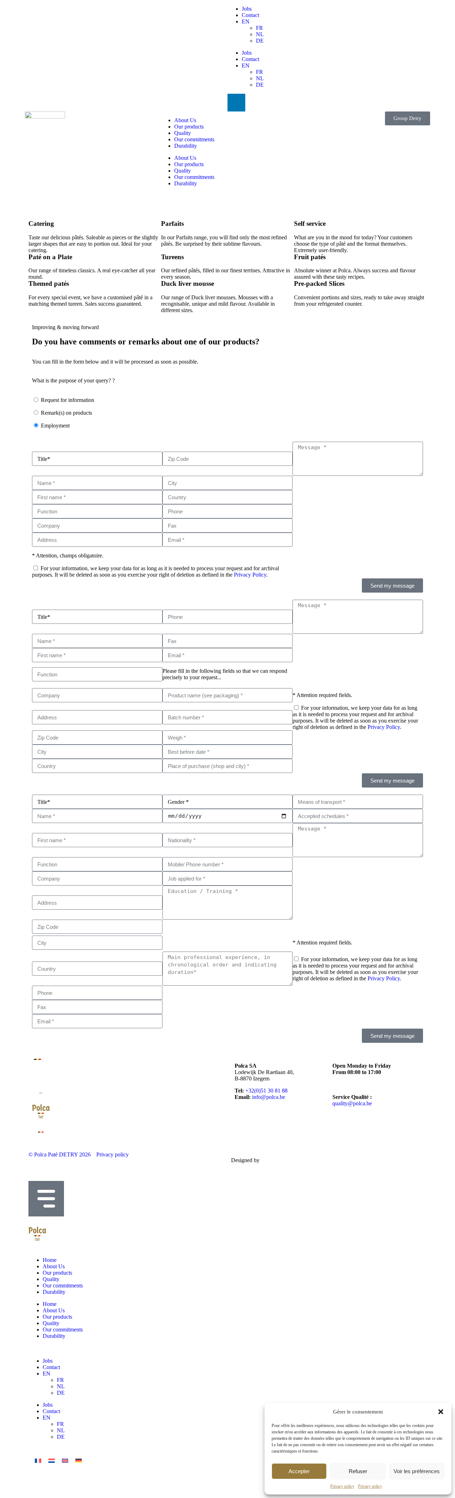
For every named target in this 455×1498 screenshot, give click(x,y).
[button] (440, 1411)
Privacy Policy (250, 575)
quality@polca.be (352, 1103)
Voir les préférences (417, 1471)
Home (50, 1260)
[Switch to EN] (65, 1460)
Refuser (358, 1471)
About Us (185, 120)
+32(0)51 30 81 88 (266, 1091)
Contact (250, 15)
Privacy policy (342, 1486)
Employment (55, 426)
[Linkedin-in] (236, 102)
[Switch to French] (38, 1460)
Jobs (247, 9)
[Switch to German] (78, 1460)
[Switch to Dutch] (51, 1460)
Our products (189, 127)
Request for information (67, 400)
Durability (185, 146)
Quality (182, 133)
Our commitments (194, 139)
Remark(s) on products (66, 413)
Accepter (299, 1471)
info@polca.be (268, 1097)
